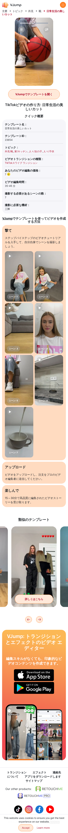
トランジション (17, 772)
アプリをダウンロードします (43, 776)
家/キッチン (21, 151)
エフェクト (40, 772)
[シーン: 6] (49, 380)
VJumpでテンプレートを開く (34, 94)
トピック (18, 11)
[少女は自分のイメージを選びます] (21, 732)
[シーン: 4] (49, 328)
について (12, 776)
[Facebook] (39, 809)
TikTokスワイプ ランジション (21, 162)
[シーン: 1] (19, 276)
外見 (30, 11)
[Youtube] (50, 809)
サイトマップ (34, 780)
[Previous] (28, 619)
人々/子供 (48, 151)
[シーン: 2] (49, 276)
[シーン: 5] (19, 380)
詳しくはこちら (34, 599)
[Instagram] (29, 809)
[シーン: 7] (19, 432)
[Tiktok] (18, 809)
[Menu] (63, 5)
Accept (25, 827)
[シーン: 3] (19, 328)
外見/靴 (9, 151)
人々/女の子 (35, 151)
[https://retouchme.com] (49, 788)
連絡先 (57, 772)
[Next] (39, 619)
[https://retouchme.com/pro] (34, 795)
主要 (4, 11)
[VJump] (11, 5)
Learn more (43, 827)
